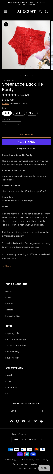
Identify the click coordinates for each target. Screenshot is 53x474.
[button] (5, 11)
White (19, 113)
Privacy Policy (12, 357)
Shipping (5, 104)
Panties (9, 303)
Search (9, 375)
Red (7, 113)
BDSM (8, 297)
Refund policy (28, 460)
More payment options (27, 148)
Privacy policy (42, 460)
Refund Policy (12, 351)
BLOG (8, 381)
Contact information (27, 468)
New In (8, 291)
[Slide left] (21, 75)
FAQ (7, 393)
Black (32, 113)
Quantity (6, 119)
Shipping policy (36, 464)
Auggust (16, 460)
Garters (9, 309)
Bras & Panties (12, 316)
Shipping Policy (13, 333)
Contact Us (11, 387)
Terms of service (20, 464)
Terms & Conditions (15, 345)
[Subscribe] (42, 411)
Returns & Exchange (15, 339)
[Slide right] (32, 75)
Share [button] (8, 266)
